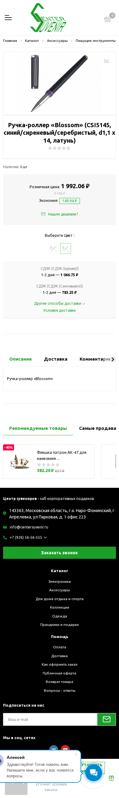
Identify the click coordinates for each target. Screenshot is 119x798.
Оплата (59, 647)
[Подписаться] (106, 719)
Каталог (59, 571)
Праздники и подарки (59, 625)
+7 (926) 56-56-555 (26, 537)
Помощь (59, 636)
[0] (107, 20)
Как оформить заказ (60, 664)
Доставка (59, 656)
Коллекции (59, 607)
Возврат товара (59, 682)
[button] (113, 359)
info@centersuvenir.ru (29, 527)
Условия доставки (59, 310)
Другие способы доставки (58, 303)
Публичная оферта (59, 673)
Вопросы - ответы (59, 690)
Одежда (59, 616)
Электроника (59, 581)
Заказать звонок (59, 552)
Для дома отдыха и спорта (60, 599)
